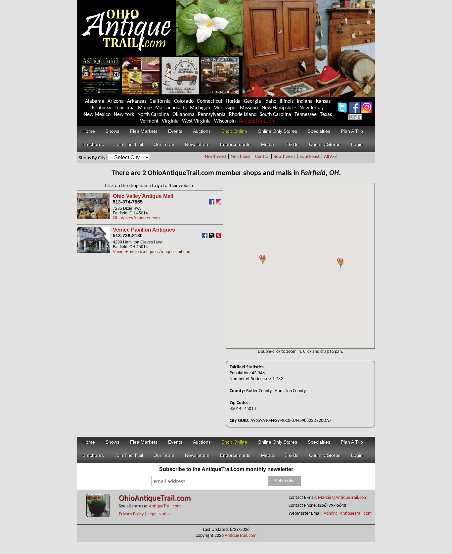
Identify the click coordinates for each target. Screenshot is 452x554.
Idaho (270, 101)
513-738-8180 (128, 235)
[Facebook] (212, 203)
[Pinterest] (219, 236)
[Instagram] (219, 203)
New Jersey (311, 108)
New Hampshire (279, 108)
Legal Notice (159, 514)
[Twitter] (212, 236)
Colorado (184, 101)
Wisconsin (225, 121)
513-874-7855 (128, 201)
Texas (326, 114)
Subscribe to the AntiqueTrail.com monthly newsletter (226, 469)
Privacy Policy (131, 514)
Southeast (309, 156)
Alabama (94, 101)
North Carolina (153, 114)
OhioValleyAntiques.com (136, 217)
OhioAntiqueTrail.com (155, 498)
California (160, 101)
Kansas (323, 101)
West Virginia (196, 121)
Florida (233, 101)
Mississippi (225, 108)
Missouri (249, 108)
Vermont (149, 121)
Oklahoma (183, 114)
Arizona (116, 101)
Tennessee (305, 114)
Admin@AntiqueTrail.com (348, 513)
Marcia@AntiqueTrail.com (342, 497)
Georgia (252, 101)
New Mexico (97, 114)
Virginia (170, 121)
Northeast (241, 156)
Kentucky (101, 108)
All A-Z (330, 156)
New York (124, 114)
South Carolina (275, 114)
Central (262, 156)
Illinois (287, 101)
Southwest (284, 156)
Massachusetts (171, 108)
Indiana (305, 101)
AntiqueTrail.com (257, 121)
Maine (145, 108)
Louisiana (124, 108)
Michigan (200, 108)
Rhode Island (242, 114)
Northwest (215, 156)
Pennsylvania (212, 114)
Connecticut (209, 101)
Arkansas (136, 101)
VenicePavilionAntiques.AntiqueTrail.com (152, 251)
